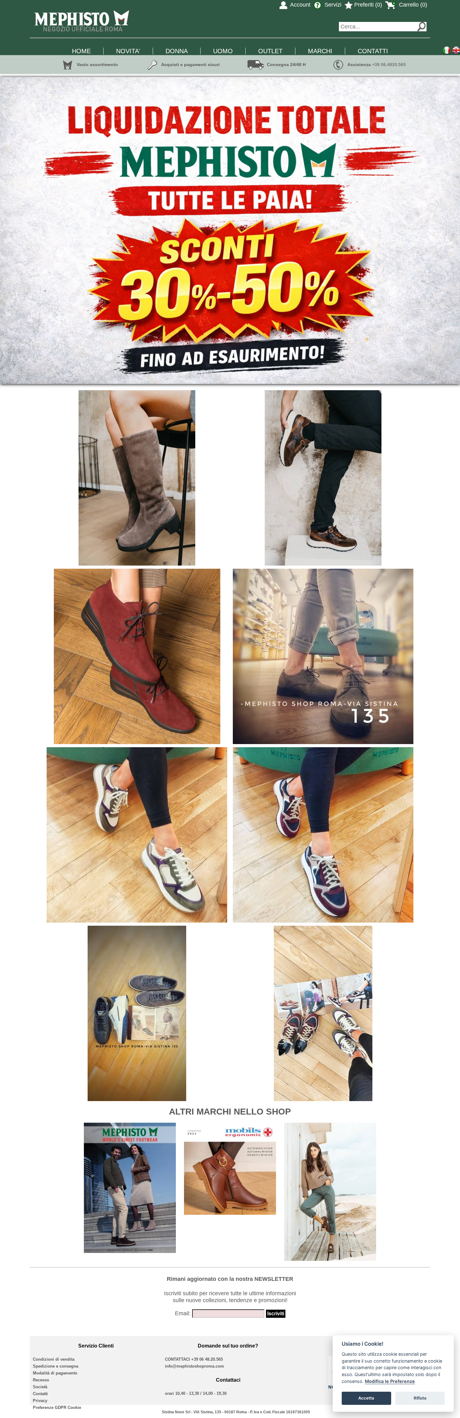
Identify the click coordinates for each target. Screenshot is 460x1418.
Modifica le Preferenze (390, 1381)
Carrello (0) (412, 5)
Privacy (40, 1400)
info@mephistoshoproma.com (194, 1366)
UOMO (223, 51)
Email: (183, 1313)
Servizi (332, 5)
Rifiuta (420, 1397)
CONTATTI (373, 51)
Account (299, 5)
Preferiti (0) (367, 5)
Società (40, 1386)
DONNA (177, 51)
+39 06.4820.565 (389, 64)
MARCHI (320, 51)
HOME (81, 51)
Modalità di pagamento (55, 1373)
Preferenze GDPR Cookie (57, 1407)
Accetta (366, 1397)
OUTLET (270, 51)
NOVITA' (128, 51)
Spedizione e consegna (55, 1366)
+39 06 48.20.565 (207, 1359)
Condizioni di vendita (53, 1359)
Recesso (41, 1380)
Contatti (40, 1393)
